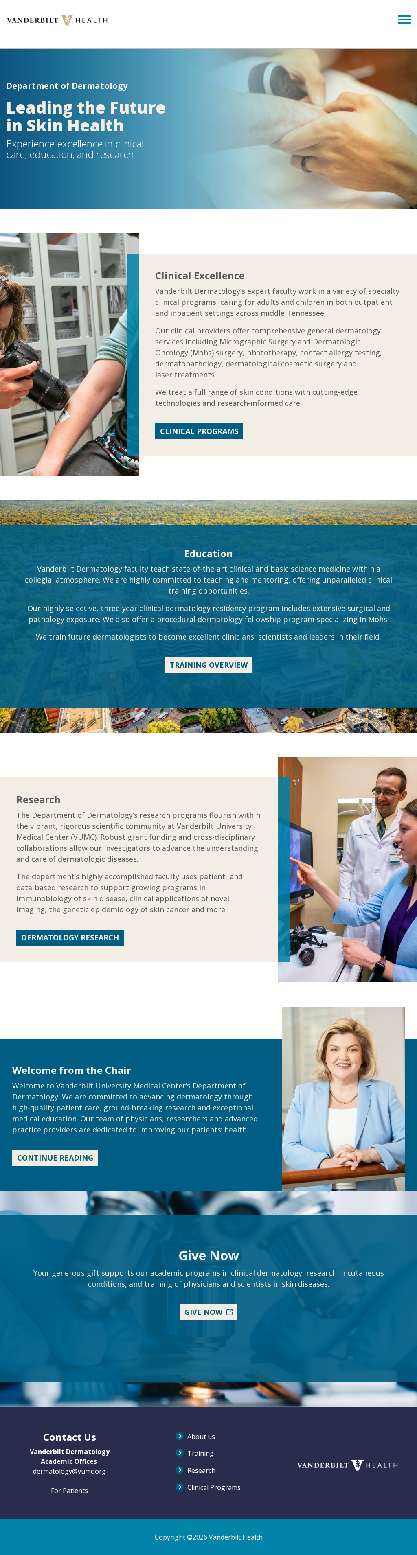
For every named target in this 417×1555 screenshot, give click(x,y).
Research (201, 1470)
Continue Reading (55, 1158)
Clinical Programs (199, 431)
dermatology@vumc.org (69, 1471)
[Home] (57, 20)
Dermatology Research (70, 937)
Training (200, 1453)
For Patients (69, 1490)
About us (201, 1436)
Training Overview (209, 665)
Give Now (203, 1312)
